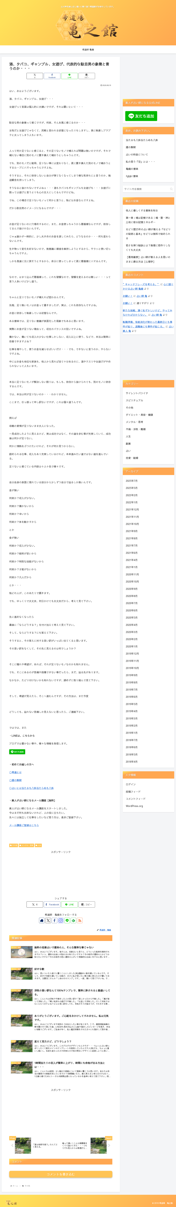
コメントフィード (136, 798)
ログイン (131, 784)
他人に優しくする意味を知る (142, 210)
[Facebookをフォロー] (54, 920)
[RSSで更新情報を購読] (79, 920)
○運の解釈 (15, 780)
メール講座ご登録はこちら (24, 825)
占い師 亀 (142, 296)
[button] (87, 76)
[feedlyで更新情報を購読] (73, 920)
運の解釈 (131, 147)
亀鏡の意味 (132, 168)
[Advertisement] (60, 873)
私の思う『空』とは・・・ (141, 161)
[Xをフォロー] (48, 920)
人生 (39, 845)
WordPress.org (134, 806)
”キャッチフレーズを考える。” (141, 284)
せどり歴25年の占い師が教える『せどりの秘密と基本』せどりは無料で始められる (148, 234)
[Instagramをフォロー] (61, 920)
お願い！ (128, 296)
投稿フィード (133, 791)
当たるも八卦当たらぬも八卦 (142, 140)
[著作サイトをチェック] (42, 920)
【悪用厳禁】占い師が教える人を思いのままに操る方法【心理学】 (148, 259)
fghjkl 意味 (132, 176)
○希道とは (15, 772)
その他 (14, 845)
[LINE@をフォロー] (67, 920)
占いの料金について (137, 154)
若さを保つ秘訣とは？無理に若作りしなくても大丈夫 (148, 247)
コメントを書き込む (61, 1174)
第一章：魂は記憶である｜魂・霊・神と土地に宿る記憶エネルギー (148, 220)
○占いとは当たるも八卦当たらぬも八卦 (31, 788)
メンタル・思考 (27, 845)
